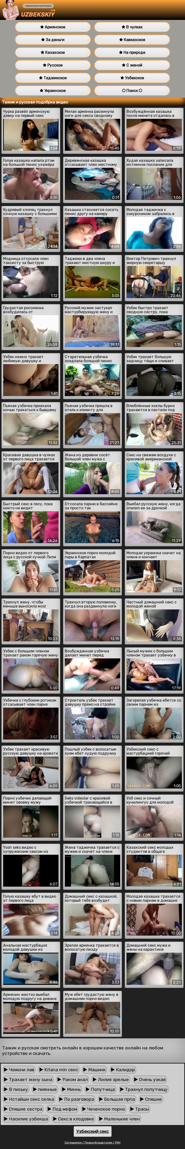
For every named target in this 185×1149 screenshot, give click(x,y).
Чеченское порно (105, 1109)
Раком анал (74, 1079)
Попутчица (102, 1089)
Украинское (54, 90)
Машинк (96, 1069)
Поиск (132, 90)
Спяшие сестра (25, 1109)
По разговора (78, 1099)
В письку (18, 1089)
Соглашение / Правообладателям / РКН (92, 1142)
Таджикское (55, 78)
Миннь (73, 1089)
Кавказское (134, 39)
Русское (54, 65)
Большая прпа (119, 1099)
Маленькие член (121, 1119)
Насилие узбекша (28, 1119)
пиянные (47, 1089)
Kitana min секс (60, 1069)
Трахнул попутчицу (145, 1089)
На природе (134, 52)
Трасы (141, 1109)
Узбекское (134, 78)
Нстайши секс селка (31, 1099)
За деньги (55, 39)
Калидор (125, 1069)
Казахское (54, 52)
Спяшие (153, 1099)
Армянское (54, 27)
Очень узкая (151, 1079)
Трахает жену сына (30, 1079)
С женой (134, 65)
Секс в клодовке (75, 1119)
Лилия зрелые (113, 1079)
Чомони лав (21, 1069)
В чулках (134, 27)
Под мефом (64, 1109)
